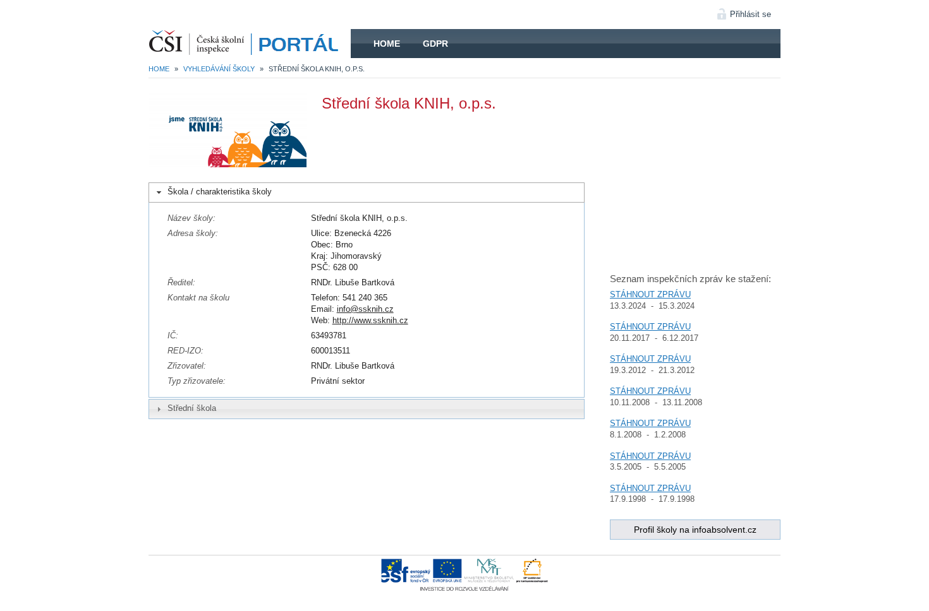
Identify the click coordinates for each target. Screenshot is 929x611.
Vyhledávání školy (219, 69)
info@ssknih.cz (365, 309)
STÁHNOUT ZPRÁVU (650, 294)
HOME (250, 43)
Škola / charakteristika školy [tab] (219, 191)
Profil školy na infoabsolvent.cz (695, 530)
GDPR (435, 44)
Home (386, 44)
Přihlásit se (750, 14)
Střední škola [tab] (191, 408)
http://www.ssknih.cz (370, 320)
